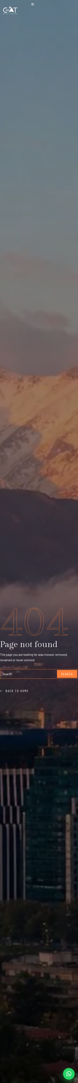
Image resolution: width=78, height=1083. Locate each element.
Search (67, 674)
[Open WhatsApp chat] (69, 1074)
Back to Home (16, 691)
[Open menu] (32, 4)
